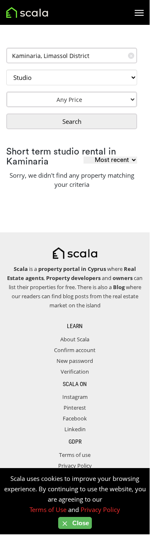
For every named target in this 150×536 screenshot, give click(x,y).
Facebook (75, 418)
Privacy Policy (75, 465)
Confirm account (75, 350)
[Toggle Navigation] (139, 12)
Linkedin (75, 429)
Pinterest (75, 407)
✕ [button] (131, 56)
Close (80, 522)
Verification (75, 371)
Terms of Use (48, 509)
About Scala (74, 339)
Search (71, 121)
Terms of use (75, 455)
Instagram (75, 397)
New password (75, 361)
